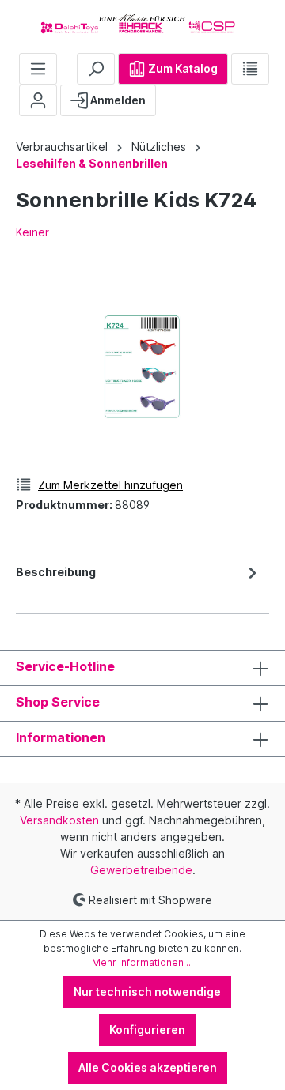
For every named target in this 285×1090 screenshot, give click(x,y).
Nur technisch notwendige (147, 991)
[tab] (138, 583)
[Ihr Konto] (38, 100)
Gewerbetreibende (141, 870)
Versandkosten (59, 820)
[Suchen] (96, 69)
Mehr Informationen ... (142, 962)
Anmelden (117, 100)
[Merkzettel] (250, 69)
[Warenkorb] (168, 94)
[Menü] (38, 69)
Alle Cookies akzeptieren (147, 1067)
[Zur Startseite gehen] (142, 23)
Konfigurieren (147, 1029)
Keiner (32, 232)
